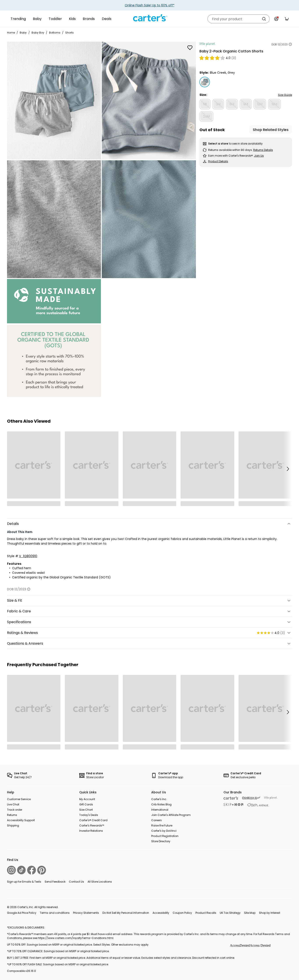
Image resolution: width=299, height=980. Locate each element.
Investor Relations (91, 831)
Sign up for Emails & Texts (24, 881)
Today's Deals (88, 815)
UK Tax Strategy (230, 913)
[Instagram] (11, 870)
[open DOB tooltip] (290, 44)
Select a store (218, 143)
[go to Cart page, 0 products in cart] (286, 19)
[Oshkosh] (251, 798)
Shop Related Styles (270, 129)
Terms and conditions (55, 913)
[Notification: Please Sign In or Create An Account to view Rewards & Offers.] (276, 19)
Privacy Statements (86, 913)
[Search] (263, 18)
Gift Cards (86, 804)
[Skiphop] (233, 804)
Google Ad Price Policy (21, 913)
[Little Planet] (271, 798)
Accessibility (161, 913)
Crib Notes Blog (161, 804)
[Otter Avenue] (258, 805)
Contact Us (76, 881)
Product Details (218, 161)
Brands (89, 18)
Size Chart (86, 810)
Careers (156, 820)
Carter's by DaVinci (163, 831)
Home (11, 32)
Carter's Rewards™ (91, 825)
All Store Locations (100, 881)
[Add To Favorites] (190, 47)
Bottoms (54, 32)
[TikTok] (21, 870)
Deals (106, 18)
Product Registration (164, 836)
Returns (12, 815)
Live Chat (13, 804)
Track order (14, 810)
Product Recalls (205, 913)
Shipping (13, 825)
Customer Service (19, 799)
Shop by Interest (269, 913)
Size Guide (285, 95)
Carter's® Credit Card (93, 820)
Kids (72, 18)
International (159, 810)
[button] (287, 468)
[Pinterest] (41, 870)
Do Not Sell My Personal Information (125, 913)
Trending (18, 18)
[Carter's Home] (149, 18)
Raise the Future (161, 825)
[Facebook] (31, 870)
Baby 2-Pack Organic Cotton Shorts (231, 51)
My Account (87, 799)
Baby (37, 18)
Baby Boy (38, 32)
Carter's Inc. (159, 799)
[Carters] (231, 798)
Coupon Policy (182, 913)
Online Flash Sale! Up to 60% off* (149, 5)
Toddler (55, 18)
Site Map (249, 913)
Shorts (69, 32)
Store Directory (160, 841)
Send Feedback (55, 881)
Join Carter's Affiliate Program (171, 815)
